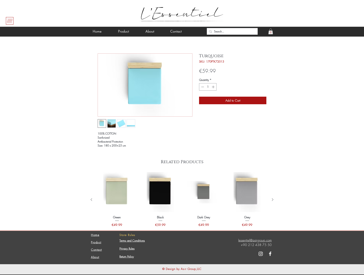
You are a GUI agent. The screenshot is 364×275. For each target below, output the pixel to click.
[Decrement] (202, 86)
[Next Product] (272, 199)
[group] (182, 199)
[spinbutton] (208, 86)
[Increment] (213, 86)
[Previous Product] (91, 199)
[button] (270, 31)
